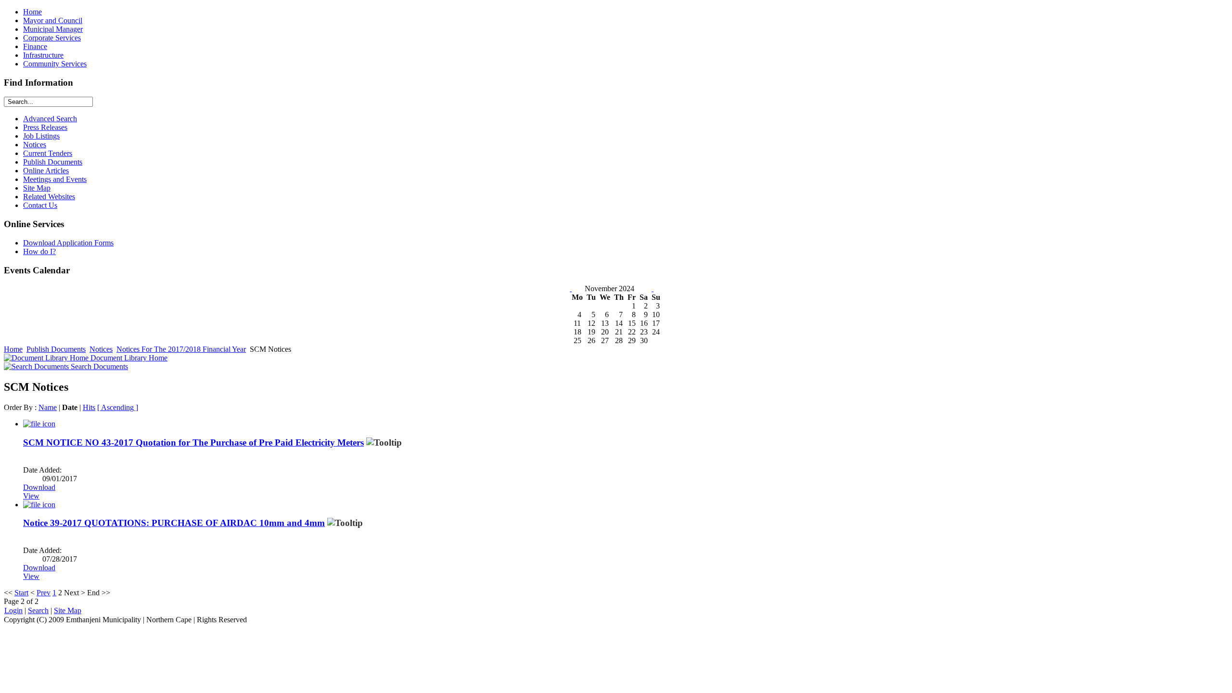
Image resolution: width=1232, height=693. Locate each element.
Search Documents (98, 366)
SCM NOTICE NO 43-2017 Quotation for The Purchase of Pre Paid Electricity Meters (193, 442)
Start (21, 593)
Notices (101, 349)
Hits (89, 407)
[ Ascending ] (117, 407)
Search (38, 610)
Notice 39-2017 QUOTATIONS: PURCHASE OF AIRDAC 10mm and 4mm (174, 523)
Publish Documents (56, 349)
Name (47, 407)
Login (13, 610)
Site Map (67, 610)
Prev (44, 593)
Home (13, 349)
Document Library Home (128, 358)
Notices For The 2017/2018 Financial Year (181, 349)
